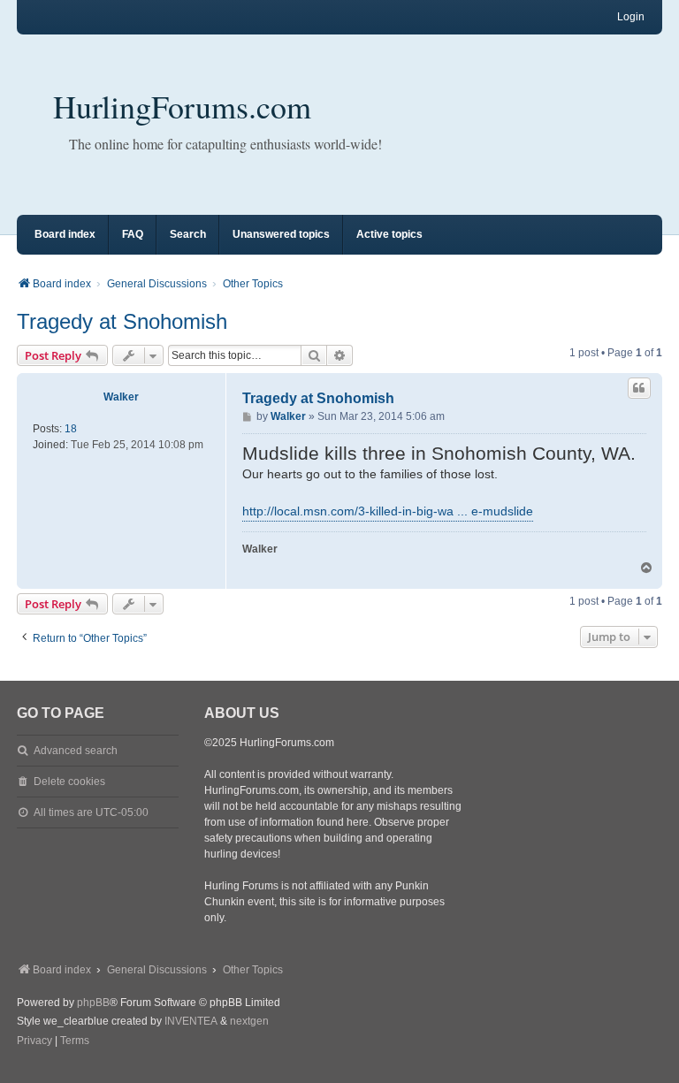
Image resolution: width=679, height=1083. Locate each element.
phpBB (93, 1002)
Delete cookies (69, 781)
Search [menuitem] (188, 234)
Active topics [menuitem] (389, 234)
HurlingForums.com (182, 106)
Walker (121, 397)
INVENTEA (190, 1021)
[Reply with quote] (639, 388)
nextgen (249, 1021)
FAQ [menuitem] (132, 234)
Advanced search (76, 750)
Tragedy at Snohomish (122, 321)
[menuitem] (34, 1041)
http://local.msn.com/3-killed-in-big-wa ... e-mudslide (387, 511)
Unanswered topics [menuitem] (281, 234)
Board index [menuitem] (64, 234)
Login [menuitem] (631, 17)
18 (71, 429)
